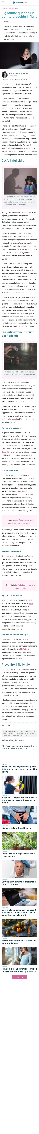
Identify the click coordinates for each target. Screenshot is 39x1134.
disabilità (5, 452)
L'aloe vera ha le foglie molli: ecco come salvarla (18, 854)
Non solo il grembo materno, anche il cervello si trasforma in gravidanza (19, 970)
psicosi (23, 533)
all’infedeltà (24, 649)
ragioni (14, 419)
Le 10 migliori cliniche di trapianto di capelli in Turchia (19, 883)
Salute (4, 764)
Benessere (5, 8)
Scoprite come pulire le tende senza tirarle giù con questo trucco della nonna (19, 800)
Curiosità (5, 795)
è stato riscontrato (28, 246)
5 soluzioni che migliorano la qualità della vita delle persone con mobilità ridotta (19, 769)
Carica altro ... (19, 977)
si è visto (16, 264)
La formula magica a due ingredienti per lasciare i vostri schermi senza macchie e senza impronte (19, 912)
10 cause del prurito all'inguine (16, 828)
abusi (31, 603)
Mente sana (14, 8)
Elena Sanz (13, 76)
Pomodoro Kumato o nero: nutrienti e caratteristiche (19, 941)
